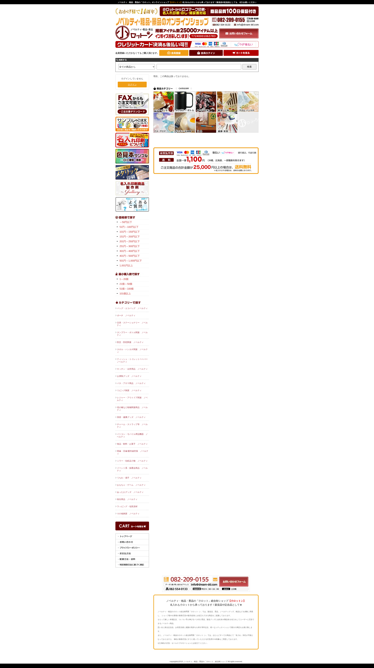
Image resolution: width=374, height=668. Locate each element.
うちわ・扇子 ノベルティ (129, 478)
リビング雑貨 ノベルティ (129, 390)
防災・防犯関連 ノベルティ (130, 342)
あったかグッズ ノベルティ (130, 492)
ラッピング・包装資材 (127, 506)
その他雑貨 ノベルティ (128, 513)
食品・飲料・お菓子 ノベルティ (132, 444)
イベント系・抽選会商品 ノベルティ (132, 469)
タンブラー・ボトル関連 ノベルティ (132, 333)
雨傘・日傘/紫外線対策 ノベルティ (132, 452)
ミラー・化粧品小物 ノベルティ (132, 461)
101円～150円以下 (130, 231)
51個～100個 (127, 288)
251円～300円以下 (130, 246)
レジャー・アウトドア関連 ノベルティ (132, 398)
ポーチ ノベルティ (126, 315)
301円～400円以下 (130, 251)
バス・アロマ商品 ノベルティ (131, 383)
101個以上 (125, 293)
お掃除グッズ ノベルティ (129, 376)
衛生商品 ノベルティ (127, 499)
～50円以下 (126, 222)
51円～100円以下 (129, 227)
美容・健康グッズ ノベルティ (131, 417)
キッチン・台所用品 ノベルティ (132, 369)
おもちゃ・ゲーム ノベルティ (131, 485)
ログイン (132, 84)
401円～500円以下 (130, 256)
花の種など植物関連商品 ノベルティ (132, 408)
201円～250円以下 (130, 241)
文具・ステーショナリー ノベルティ (132, 323)
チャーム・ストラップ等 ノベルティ (132, 425)
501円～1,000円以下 (131, 260)
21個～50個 (126, 284)
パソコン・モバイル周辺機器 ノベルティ (132, 435)
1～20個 (124, 279)
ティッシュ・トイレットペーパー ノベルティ (133, 360)
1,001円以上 (126, 265)
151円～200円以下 (130, 236)
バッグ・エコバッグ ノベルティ (132, 308)
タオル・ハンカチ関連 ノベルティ (132, 350)
